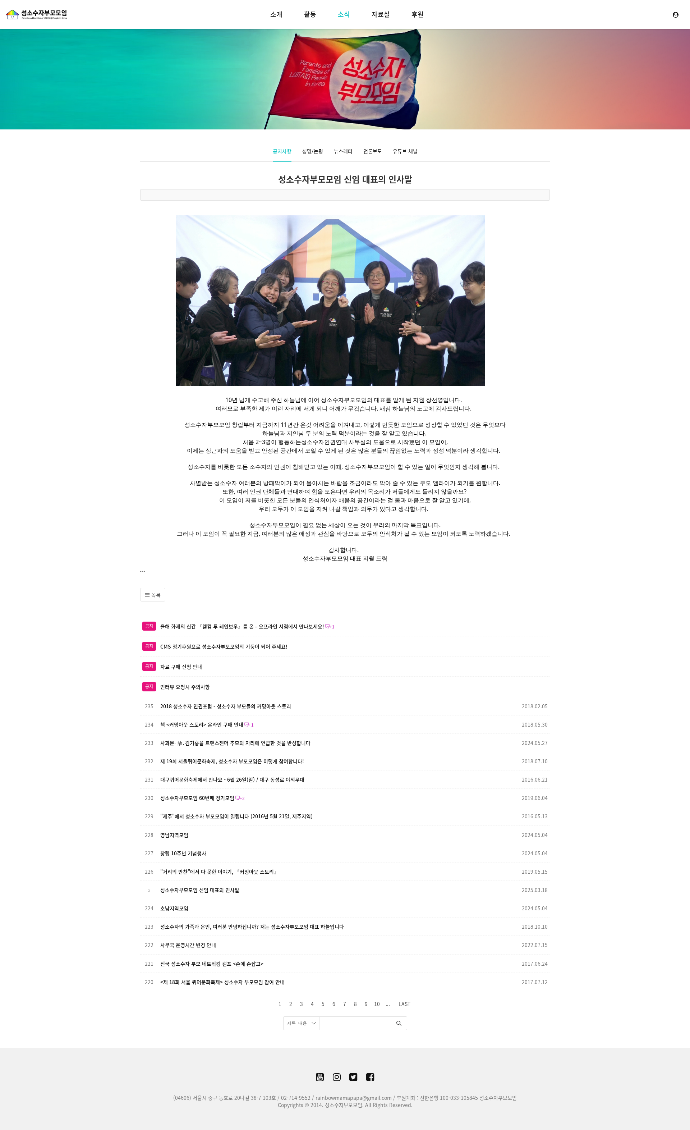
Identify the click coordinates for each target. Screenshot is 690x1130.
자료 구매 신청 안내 (181, 666)
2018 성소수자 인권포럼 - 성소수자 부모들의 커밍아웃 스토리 (225, 706)
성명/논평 (312, 151)
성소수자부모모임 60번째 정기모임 (197, 797)
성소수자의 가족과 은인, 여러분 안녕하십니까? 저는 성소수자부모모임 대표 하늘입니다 (252, 926)
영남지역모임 (174, 834)
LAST (404, 1003)
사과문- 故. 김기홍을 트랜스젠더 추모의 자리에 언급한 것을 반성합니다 (235, 742)
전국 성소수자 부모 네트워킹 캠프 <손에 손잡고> (211, 963)
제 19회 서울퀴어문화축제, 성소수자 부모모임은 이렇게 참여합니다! (232, 761)
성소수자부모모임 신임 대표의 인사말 (345, 179)
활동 (310, 14)
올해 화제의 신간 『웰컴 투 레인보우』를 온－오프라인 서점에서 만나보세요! (242, 626)
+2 (242, 798)
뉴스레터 (343, 151)
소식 (344, 14)
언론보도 (372, 151)
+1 (332, 626)
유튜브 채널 (405, 151)
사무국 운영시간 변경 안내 (188, 944)
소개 (276, 14)
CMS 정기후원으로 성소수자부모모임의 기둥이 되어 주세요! (224, 646)
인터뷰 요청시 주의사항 (185, 686)
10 (377, 1003)
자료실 (381, 14)
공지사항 (282, 151)
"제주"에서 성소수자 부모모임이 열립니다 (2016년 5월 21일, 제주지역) (236, 816)
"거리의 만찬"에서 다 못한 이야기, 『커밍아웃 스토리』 (219, 871)
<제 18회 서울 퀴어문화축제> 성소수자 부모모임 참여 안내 (222, 981)
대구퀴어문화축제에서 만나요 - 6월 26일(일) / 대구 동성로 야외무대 (232, 779)
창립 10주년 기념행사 (183, 853)
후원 (417, 14)
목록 (155, 594)
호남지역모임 (174, 908)
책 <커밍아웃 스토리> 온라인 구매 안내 (201, 724)
